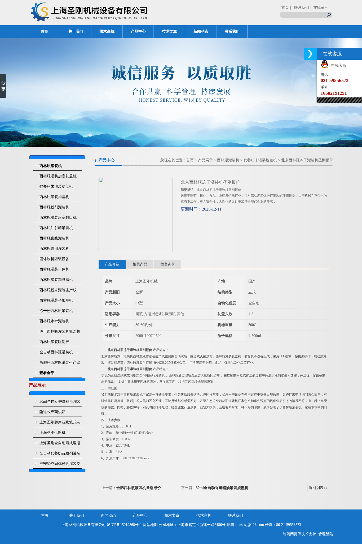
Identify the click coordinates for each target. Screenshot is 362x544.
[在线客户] (310, 54)
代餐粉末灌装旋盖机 (56, 187)
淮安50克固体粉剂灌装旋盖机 (59, 465)
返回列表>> (318, 488)
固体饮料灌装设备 (54, 259)
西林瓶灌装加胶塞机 (56, 280)
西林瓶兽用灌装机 (54, 249)
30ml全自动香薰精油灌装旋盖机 (60, 403)
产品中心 (138, 31)
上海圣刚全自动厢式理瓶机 (59, 444)
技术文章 (169, 31)
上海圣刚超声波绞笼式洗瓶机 (59, 423)
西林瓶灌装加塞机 (54, 197)
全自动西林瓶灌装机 (56, 352)
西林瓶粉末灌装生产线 (58, 290)
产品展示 (205, 160)
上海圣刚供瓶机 (52, 433)
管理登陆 (325, 534)
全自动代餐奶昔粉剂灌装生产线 (59, 454)
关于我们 (75, 31)
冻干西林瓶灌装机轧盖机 (59, 331)
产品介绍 (112, 264)
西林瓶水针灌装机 (54, 321)
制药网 (288, 534)
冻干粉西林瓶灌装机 (56, 311)
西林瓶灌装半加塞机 (56, 300)
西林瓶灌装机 (228, 160)
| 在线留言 (319, 8)
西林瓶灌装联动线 (54, 342)
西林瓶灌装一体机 (54, 269)
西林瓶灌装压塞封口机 (58, 218)
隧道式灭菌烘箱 (52, 412)
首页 (285, 8)
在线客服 (338, 65)
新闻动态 (200, 31)
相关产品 (140, 264)
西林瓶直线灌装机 (54, 238)
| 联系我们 (299, 8)
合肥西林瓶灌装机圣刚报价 (138, 488)
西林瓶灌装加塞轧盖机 (58, 176)
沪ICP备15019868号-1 (124, 525)
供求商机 (107, 31)
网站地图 (150, 525)
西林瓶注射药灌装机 (56, 228)
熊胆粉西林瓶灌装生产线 (59, 363)
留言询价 (167, 264)
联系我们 (232, 31)
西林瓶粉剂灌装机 (54, 207)
